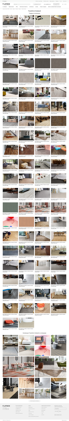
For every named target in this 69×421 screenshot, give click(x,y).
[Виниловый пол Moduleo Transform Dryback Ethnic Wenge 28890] (26, 92)
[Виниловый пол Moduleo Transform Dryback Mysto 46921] (42, 49)
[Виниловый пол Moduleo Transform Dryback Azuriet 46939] (26, 265)
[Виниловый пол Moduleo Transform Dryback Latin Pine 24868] (10, 107)
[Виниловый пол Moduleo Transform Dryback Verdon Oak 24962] (58, 92)
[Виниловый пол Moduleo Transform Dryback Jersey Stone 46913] (58, 78)
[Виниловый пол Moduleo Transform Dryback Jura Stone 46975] (42, 279)
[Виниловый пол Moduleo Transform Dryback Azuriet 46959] (10, 265)
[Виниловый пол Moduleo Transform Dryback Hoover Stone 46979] (58, 179)
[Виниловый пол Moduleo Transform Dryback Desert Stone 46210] (58, 193)
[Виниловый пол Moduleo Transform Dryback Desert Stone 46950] (10, 78)
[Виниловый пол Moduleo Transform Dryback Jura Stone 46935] (10, 279)
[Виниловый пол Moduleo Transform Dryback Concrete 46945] (58, 222)
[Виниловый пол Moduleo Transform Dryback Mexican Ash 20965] (42, 150)
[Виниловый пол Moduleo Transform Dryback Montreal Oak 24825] (58, 294)
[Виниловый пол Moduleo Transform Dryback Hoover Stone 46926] (10, 193)
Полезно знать (45, 1)
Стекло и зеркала (43, 6)
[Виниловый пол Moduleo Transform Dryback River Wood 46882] (42, 135)
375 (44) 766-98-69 (56, 3)
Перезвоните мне (18, 410)
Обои (17, 6)
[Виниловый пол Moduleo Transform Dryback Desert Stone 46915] (42, 78)
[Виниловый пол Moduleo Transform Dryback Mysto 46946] (26, 49)
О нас (61, 1)
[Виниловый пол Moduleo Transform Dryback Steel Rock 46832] (58, 121)
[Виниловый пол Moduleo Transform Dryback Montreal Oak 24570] (26, 150)
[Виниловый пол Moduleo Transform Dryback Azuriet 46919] (42, 265)
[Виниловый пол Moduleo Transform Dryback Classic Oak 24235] (10, 308)
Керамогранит (11, 6)
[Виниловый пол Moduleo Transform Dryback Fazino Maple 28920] (42, 34)
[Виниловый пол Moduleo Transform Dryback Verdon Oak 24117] (42, 294)
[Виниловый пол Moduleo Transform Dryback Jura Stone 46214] (26, 179)
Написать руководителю (19, 413)
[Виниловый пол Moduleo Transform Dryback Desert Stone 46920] (42, 193)
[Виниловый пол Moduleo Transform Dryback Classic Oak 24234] (58, 107)
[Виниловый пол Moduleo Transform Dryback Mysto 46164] (58, 49)
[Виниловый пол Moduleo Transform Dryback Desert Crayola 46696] (26, 207)
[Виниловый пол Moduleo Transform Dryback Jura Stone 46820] (10, 179)
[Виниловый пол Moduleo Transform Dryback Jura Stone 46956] (58, 164)
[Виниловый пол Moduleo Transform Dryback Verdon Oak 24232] (26, 294)
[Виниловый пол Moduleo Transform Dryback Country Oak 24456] (26, 107)
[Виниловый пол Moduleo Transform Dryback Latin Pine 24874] (26, 164)
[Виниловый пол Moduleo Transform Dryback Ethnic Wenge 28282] (42, 92)
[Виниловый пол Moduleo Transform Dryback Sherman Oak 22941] (10, 121)
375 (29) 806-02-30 (56, 4)
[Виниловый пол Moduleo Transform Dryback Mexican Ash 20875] (58, 150)
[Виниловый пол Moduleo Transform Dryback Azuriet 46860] (58, 265)
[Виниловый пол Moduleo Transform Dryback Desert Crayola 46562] (58, 207)
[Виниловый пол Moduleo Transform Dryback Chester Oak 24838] (42, 236)
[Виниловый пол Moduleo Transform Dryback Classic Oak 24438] (10, 236)
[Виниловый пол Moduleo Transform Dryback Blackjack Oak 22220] (58, 308)
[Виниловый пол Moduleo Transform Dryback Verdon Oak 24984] (10, 294)
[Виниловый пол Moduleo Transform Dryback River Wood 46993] (26, 135)
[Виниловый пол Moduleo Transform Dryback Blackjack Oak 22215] (42, 121)
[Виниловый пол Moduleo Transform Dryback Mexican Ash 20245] (10, 164)
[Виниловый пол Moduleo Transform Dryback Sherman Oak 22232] (10, 34)
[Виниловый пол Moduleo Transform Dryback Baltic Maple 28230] (58, 251)
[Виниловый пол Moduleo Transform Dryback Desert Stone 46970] (42, 63)
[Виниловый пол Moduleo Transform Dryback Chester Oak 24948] (26, 236)
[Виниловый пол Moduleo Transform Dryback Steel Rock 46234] (10, 135)
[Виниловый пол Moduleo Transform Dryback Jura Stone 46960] (10, 63)
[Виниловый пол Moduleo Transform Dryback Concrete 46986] (10, 49)
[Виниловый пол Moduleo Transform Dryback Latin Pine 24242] (42, 164)
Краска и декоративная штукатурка (54, 6)
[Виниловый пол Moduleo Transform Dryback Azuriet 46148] (42, 20)
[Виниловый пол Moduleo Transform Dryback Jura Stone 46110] (26, 323)
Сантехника (31, 6)
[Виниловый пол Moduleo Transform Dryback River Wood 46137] (58, 135)
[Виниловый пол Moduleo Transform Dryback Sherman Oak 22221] (26, 121)
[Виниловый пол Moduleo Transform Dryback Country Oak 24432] (42, 222)
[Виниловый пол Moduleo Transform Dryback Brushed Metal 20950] (10, 251)
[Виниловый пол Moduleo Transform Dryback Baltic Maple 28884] (42, 251)
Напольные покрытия (23, 6)
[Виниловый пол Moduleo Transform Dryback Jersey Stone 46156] (10, 92)
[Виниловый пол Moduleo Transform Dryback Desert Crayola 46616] (42, 207)
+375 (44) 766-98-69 (18, 407)
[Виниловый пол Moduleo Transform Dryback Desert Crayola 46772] (10, 207)
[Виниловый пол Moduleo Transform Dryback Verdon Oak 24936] (26, 279)
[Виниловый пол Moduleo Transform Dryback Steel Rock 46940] (10, 323)
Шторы (36, 6)
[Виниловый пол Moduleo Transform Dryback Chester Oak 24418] (58, 236)
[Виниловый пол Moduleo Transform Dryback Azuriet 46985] (10, 20)
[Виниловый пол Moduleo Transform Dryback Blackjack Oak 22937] (26, 308)
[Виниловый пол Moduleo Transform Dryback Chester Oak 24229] (26, 34)
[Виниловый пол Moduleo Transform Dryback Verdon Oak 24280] (42, 107)
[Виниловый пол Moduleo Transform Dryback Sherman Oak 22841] (58, 20)
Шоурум (5, 1)
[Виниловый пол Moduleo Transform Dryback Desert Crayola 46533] (10, 222)
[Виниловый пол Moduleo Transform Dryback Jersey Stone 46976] (26, 63)
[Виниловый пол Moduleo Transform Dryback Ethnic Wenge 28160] (26, 193)
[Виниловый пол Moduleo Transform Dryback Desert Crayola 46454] (26, 222)
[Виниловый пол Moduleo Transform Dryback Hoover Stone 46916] (26, 78)
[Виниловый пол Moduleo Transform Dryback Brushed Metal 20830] (26, 251)
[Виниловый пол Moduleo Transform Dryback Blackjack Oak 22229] (42, 308)
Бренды (57, 1)
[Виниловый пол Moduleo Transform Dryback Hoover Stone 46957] (58, 63)
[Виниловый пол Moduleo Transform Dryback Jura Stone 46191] (42, 179)
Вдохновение (52, 1)
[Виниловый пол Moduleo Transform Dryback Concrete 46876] (58, 279)
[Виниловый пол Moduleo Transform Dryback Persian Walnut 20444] (10, 150)
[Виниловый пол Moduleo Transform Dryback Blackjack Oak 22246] (58, 34)
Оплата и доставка (39, 1)
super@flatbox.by (48, 4)
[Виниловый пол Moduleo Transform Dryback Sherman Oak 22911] (26, 20)
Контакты (64, 1)
